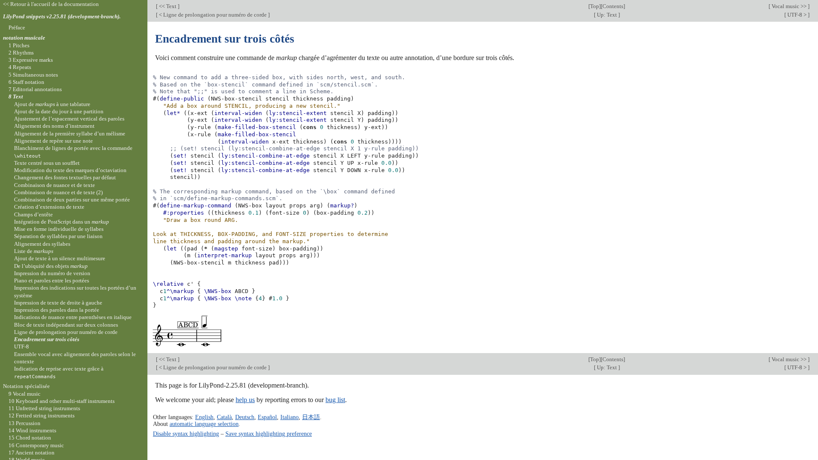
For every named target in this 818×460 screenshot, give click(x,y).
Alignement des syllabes (42, 244)
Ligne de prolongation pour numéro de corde (66, 332)
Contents (612, 6)
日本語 (311, 417)
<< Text (168, 6)
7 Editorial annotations (35, 89)
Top (594, 6)
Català (224, 417)
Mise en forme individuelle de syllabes (59, 229)
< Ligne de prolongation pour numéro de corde (213, 15)
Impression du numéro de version (52, 273)
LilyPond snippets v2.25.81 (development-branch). (62, 16)
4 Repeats (20, 67)
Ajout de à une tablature (52, 104)
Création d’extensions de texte (49, 207)
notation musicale (24, 37)
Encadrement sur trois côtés (46, 339)
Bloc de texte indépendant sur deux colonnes (66, 325)
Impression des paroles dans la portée (56, 310)
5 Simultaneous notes (33, 75)
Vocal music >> (789, 6)
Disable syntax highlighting (186, 433)
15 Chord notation (30, 437)
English (204, 417)
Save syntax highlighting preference (268, 433)
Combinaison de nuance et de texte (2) (58, 192)
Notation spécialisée (26, 386)
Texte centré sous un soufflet (47, 163)
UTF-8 (21, 346)
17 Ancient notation (32, 452)
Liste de (33, 251)
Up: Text (607, 15)
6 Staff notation (26, 82)
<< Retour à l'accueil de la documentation (51, 4)
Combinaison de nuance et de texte (54, 185)
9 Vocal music (24, 394)
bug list (335, 399)
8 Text (16, 96)
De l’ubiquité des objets (51, 266)
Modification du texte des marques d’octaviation (70, 170)
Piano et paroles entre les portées (51, 280)
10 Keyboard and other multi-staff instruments (62, 401)
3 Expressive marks (31, 60)
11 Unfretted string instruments (44, 408)
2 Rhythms (21, 52)
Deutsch (244, 417)
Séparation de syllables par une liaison (58, 236)
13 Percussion (24, 423)
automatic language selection (204, 423)
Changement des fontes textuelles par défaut (65, 177)
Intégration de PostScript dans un (61, 221)
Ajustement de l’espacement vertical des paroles (69, 118)
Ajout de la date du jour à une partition (59, 111)
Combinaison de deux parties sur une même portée (72, 199)
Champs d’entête (33, 214)
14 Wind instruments (32, 430)
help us (245, 399)
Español (267, 417)
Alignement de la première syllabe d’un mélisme (69, 133)
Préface (17, 27)
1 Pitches (19, 45)
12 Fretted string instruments (42, 415)
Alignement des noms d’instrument (54, 126)
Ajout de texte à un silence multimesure (59, 258)
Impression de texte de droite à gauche (58, 302)
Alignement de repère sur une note (53, 141)
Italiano (289, 417)
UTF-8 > (797, 15)
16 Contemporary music (36, 445)
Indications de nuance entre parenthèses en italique (73, 317)
